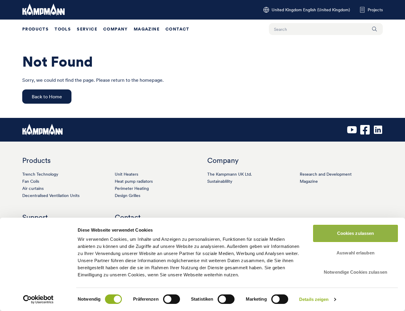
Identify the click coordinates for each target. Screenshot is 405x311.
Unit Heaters (126, 174)
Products (35, 29)
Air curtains (33, 188)
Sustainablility (219, 181)
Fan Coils (30, 181)
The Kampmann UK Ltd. (229, 174)
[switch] (171, 299)
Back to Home (47, 97)
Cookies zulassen (355, 233)
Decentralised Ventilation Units (50, 195)
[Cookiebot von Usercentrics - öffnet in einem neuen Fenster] (38, 299)
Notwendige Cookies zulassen (355, 272)
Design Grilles (127, 195)
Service (87, 29)
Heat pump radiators (134, 181)
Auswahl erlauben (355, 252)
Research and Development (326, 174)
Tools (63, 29)
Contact (177, 29)
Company (115, 29)
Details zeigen (314, 299)
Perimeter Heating (132, 188)
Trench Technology (40, 174)
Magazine (147, 29)
